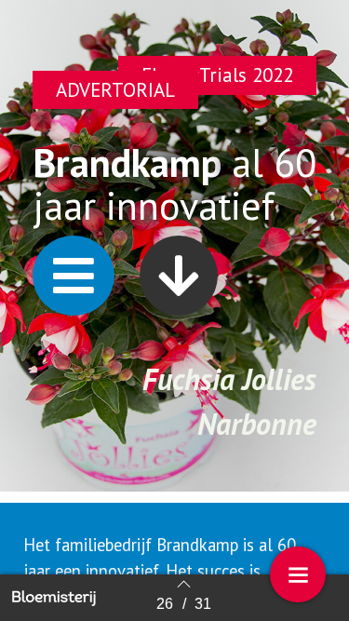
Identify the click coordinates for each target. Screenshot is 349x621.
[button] (73, 276)
